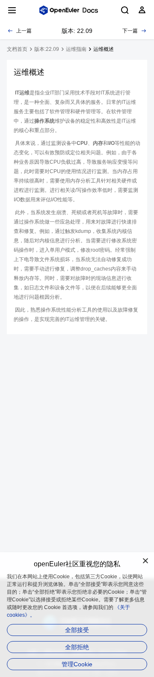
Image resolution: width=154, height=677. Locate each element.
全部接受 (77, 630)
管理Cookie (77, 664)
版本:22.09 (46, 49)
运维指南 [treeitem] (76, 49)
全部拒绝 (77, 647)
